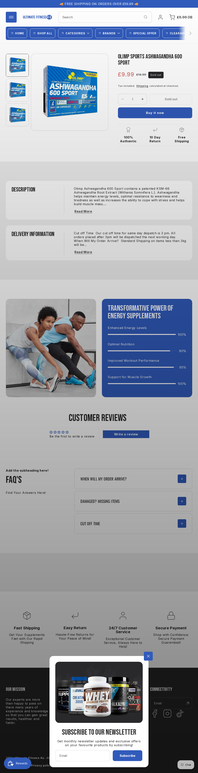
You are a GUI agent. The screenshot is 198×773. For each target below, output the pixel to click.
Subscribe (127, 756)
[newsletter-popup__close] (148, 656)
